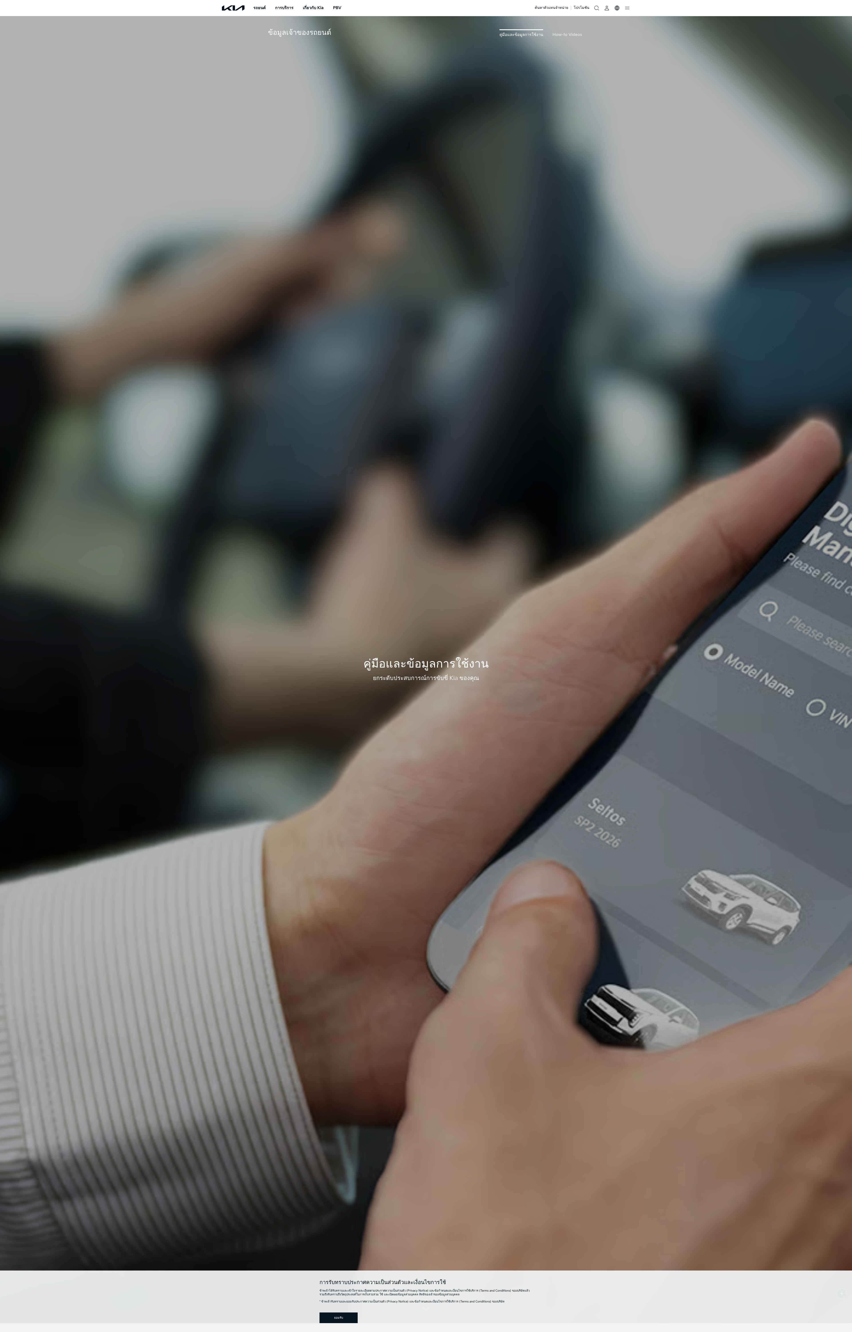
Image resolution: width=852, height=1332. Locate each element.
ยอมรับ (338, 1318)
